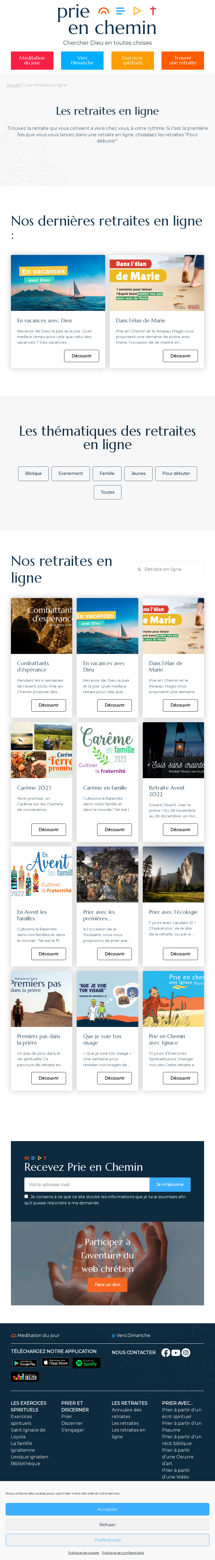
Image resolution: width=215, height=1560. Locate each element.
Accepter (107, 1509)
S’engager (72, 1430)
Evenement (71, 473)
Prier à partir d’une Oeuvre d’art (178, 1457)
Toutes (107, 492)
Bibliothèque (25, 1463)
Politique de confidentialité (123, 1552)
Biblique (33, 473)
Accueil (14, 85)
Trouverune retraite (182, 60)
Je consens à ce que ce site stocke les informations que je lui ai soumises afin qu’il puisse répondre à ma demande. (105, 1199)
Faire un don (107, 1284)
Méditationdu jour (32, 60)
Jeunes (138, 473)
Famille (107, 473)
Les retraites (130, 1403)
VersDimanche (82, 60)
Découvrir (82, 355)
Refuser (107, 1524)
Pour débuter (176, 473)
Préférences (107, 1540)
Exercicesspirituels (132, 60)
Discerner (72, 1423)
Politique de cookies (83, 1552)
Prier (66, 1416)
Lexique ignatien (29, 1457)
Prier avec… (177, 1403)
